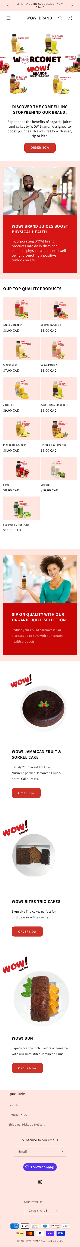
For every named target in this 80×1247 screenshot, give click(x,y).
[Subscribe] (61, 1152)
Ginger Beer (10, 364)
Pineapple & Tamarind (54, 444)
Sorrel (6, 484)
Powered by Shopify (52, 1241)
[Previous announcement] (8, 5)
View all (40, 543)
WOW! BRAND (33, 1241)
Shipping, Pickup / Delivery (27, 1124)
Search (13, 1105)
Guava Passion (49, 364)
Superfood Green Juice (16, 524)
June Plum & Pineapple (54, 404)
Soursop (45, 484)
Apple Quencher (12, 324)
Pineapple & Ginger (14, 444)
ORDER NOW (40, 147)
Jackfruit (8, 404)
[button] (8, 18)
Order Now (26, 793)
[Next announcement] (72, 5)
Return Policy (18, 1115)
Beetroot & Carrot (51, 324)
